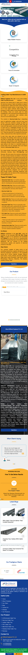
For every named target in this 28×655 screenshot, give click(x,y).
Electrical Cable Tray (7, 191)
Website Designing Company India (16, 651)
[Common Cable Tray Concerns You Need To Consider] (14, 545)
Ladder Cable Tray (7, 622)
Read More (14, 264)
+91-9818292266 (18, 1)
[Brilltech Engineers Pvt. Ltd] (6, 4)
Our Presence (6, 611)
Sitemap (4, 609)
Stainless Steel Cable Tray (9, 628)
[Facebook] (8, 1)
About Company (6, 601)
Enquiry (19, 653)
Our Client (5, 603)
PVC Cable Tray (20, 152)
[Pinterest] (10, 1)
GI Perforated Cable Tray (9, 618)
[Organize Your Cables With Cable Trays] (14, 531)
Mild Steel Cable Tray (8, 626)
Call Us (10, 653)
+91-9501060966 (7, 644)
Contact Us (5, 607)
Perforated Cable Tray (11, 147)
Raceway (4, 217)
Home (4, 599)
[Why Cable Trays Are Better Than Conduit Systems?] (14, 513)
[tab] (14, 329)
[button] (8, 319)
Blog (3, 605)
